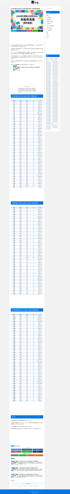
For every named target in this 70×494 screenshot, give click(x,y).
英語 (47, 32)
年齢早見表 (49, 17)
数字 (47, 34)
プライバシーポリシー (37, 491)
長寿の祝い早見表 (50, 21)
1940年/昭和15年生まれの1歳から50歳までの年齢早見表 (27, 88)
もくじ (26, 86)
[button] (40, 31)
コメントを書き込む (27, 483)
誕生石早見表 (49, 27)
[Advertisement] (27, 37)
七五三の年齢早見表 (50, 25)
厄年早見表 (49, 23)
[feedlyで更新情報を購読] (19, 455)
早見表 (47, 15)
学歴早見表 (49, 19)
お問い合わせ (31, 491)
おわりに (20, 92)
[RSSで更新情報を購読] (35, 455)
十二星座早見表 (49, 30)
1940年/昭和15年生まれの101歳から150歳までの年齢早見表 (27, 90)
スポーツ (47, 36)
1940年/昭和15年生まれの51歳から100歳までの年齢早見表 (27, 89)
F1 (47, 38)
